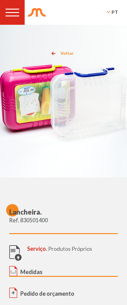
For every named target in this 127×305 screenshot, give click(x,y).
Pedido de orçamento (47, 293)
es (114, 20)
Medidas (31, 271)
